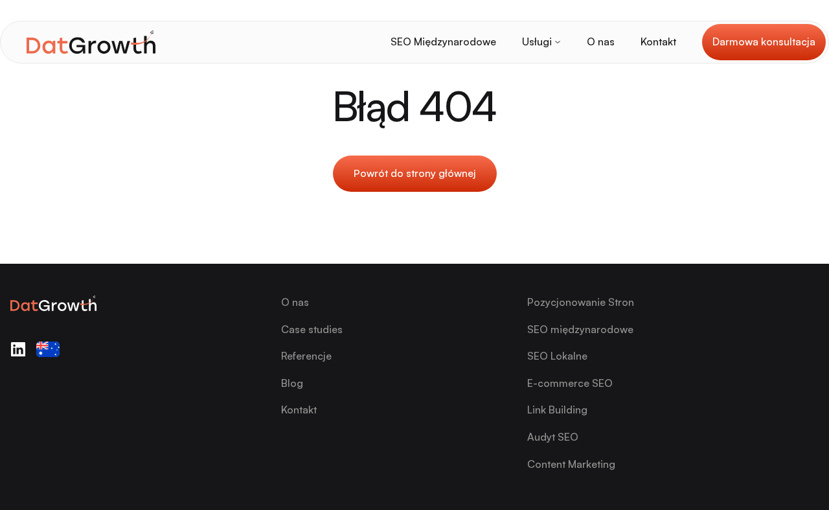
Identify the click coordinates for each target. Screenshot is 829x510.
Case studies (312, 329)
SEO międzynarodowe (580, 329)
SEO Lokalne (557, 355)
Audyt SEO (552, 436)
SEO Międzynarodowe (443, 41)
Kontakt (658, 41)
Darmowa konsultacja (763, 41)
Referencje (306, 355)
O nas (601, 41)
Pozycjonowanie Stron (580, 302)
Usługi (537, 41)
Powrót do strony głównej (415, 173)
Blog (292, 383)
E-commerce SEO (570, 383)
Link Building (557, 409)
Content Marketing (571, 464)
